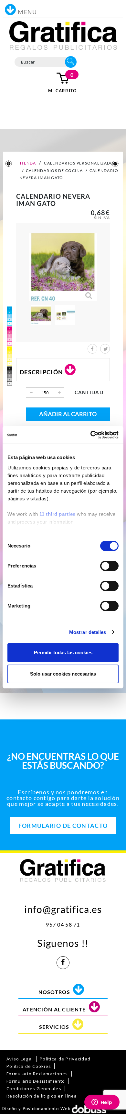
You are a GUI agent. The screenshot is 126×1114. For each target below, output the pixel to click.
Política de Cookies (28, 1066)
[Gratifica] (63, 35)
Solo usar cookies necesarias (63, 674)
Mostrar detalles (87, 632)
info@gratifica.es (63, 907)
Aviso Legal (19, 1059)
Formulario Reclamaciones (37, 1074)
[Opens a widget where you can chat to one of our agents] (102, 1103)
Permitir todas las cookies (63, 652)
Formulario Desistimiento (35, 1081)
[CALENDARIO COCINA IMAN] (41, 315)
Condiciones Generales (33, 1088)
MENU (27, 11)
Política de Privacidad (65, 1059)
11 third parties (57, 514)
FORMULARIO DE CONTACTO (63, 825)
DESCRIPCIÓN (41, 372)
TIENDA (27, 163)
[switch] (109, 566)
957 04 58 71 (63, 924)
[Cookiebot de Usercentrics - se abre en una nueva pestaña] (91, 435)
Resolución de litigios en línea (41, 1096)
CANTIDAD (89, 392)
